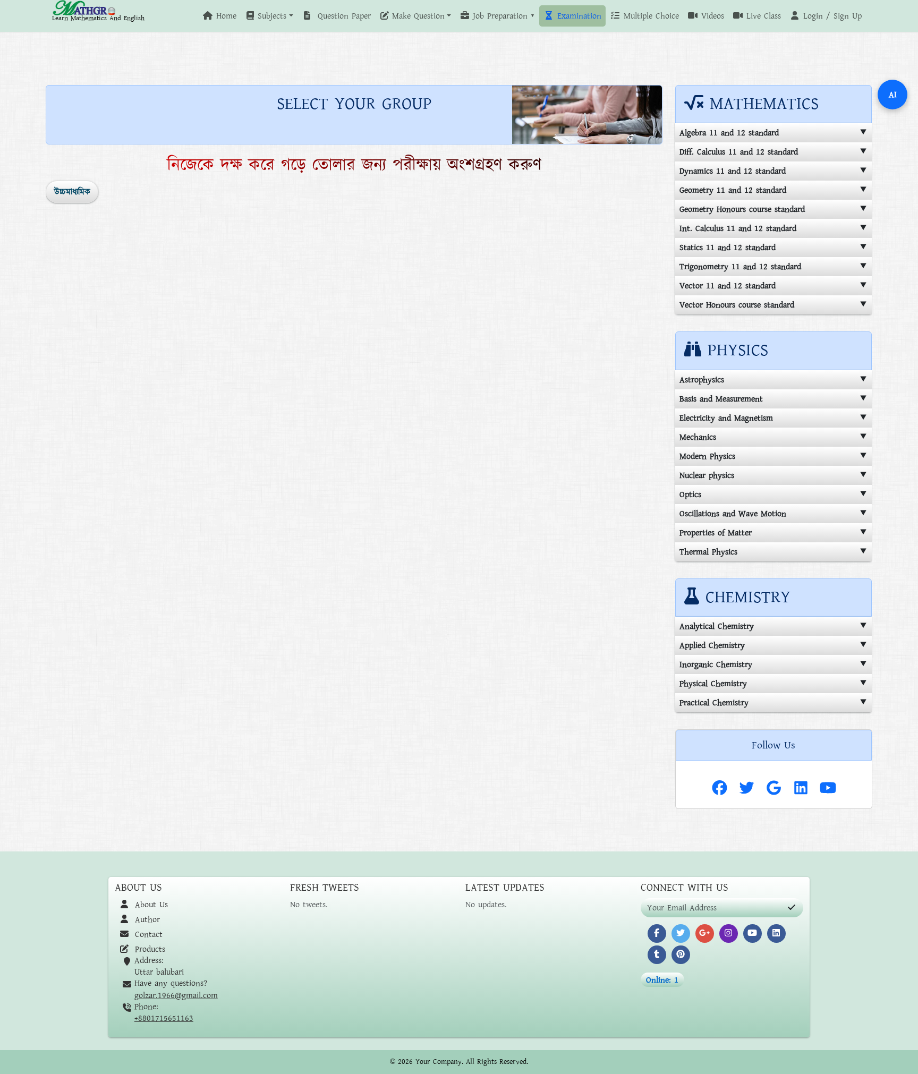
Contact (147, 934)
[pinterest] (681, 954)
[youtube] (752, 933)
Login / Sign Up (831, 16)
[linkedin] (776, 933)
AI (893, 94)
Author (146, 919)
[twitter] (681, 933)
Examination (577, 16)
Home (224, 16)
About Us (150, 904)
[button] (269, 16)
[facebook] (657, 933)
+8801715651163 (163, 1018)
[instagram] (728, 933)
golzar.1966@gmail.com (176, 995)
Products (148, 949)
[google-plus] (704, 933)
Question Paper (342, 16)
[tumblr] (657, 954)
